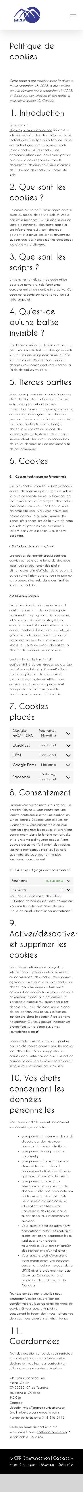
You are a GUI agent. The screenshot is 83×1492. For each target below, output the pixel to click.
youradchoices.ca (22, 1031)
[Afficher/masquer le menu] (73, 16)
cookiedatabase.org (52, 1432)
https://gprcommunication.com (31, 130)
